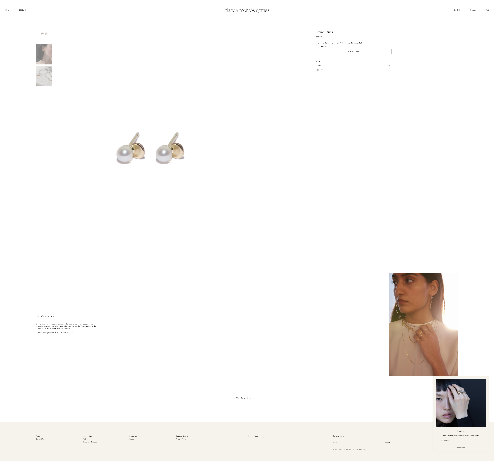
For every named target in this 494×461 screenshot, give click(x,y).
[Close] (487, 377)
